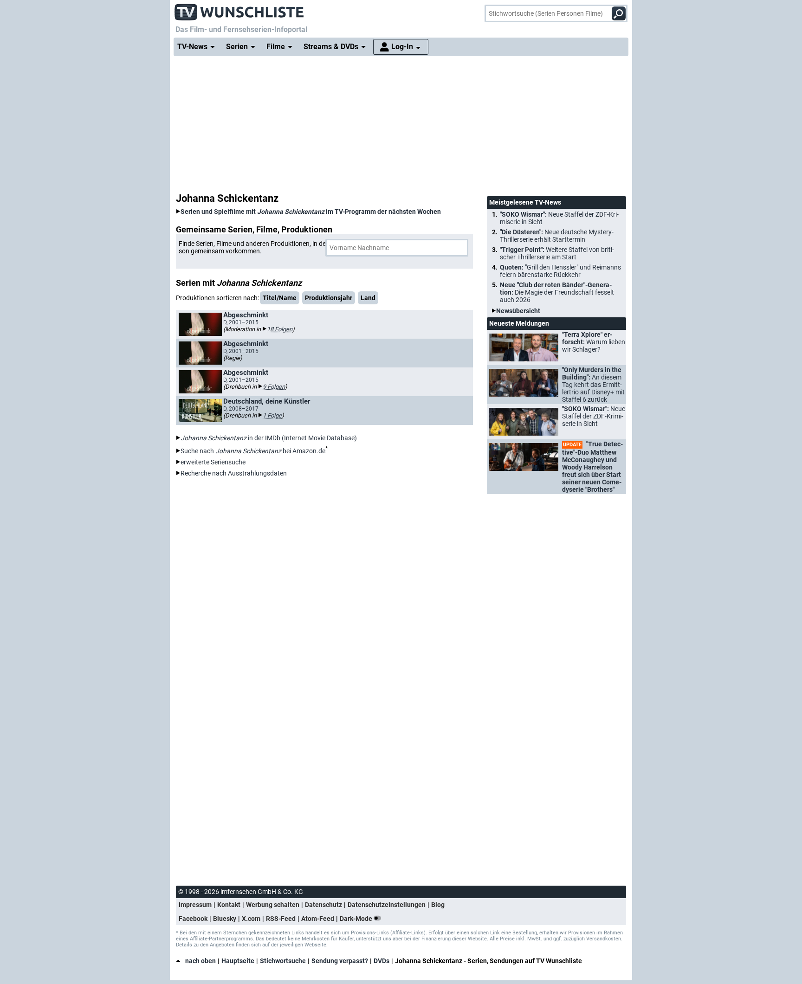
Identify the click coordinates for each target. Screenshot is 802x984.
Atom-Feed (317, 918)
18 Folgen (279, 329)
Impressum (195, 904)
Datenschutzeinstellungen (387, 904)
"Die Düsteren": (557, 235)
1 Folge (272, 415)
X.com (251, 918)
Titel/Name (280, 298)
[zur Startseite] (239, 9)
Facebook (193, 918)
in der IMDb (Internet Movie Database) (269, 438)
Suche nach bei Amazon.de (253, 451)
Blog (438, 904)
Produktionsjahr (328, 298)
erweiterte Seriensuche (213, 462)
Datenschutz (323, 904)
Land (368, 298)
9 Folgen (274, 386)
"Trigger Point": (557, 253)
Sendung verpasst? (339, 961)
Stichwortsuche (283, 961)
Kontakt (228, 904)
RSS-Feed (281, 918)
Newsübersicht (518, 311)
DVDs (381, 961)
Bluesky (224, 918)
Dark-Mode (357, 918)
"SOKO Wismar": (559, 218)
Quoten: (560, 271)
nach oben (200, 961)
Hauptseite (237, 961)
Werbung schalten (272, 904)
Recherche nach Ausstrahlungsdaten (234, 473)
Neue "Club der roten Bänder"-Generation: (557, 292)
